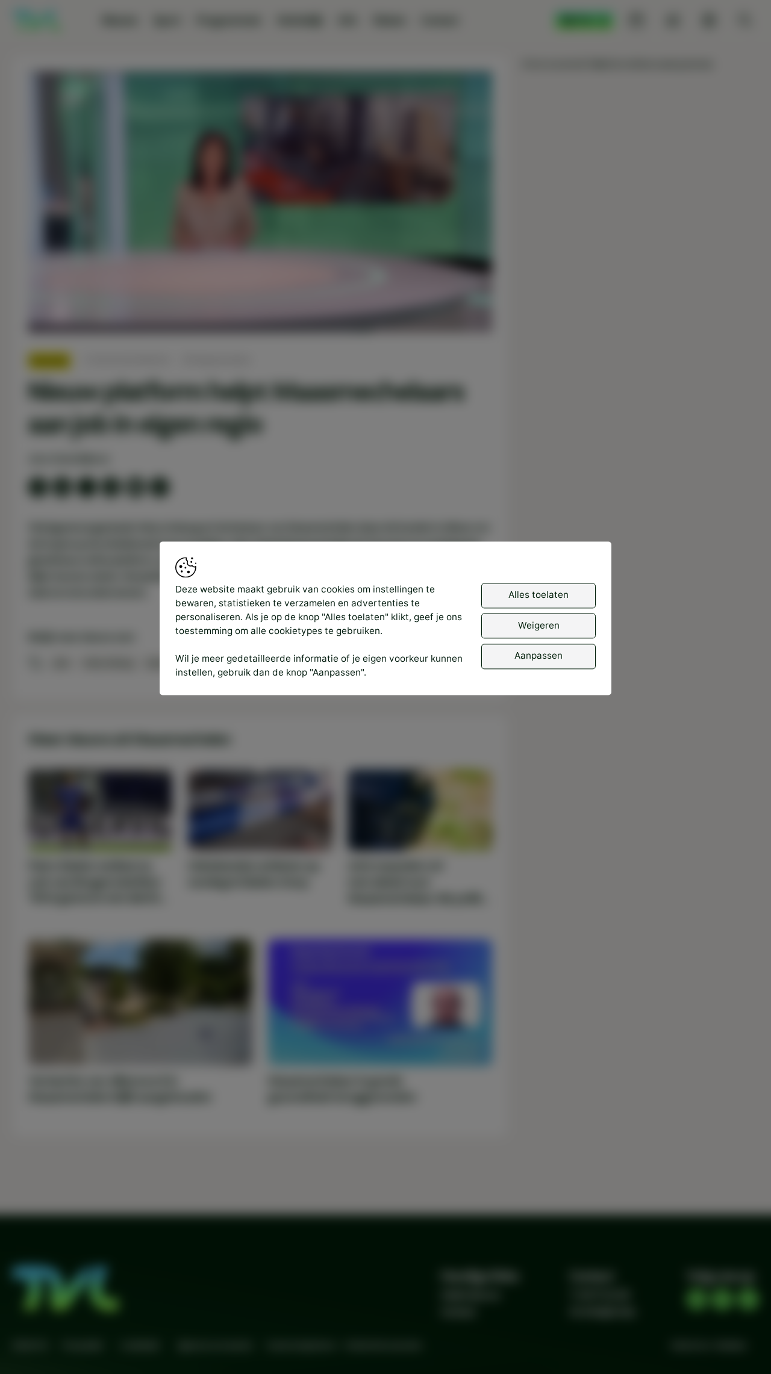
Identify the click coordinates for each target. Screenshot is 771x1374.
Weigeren (539, 625)
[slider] (260, 292)
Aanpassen (538, 656)
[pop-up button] (451, 312)
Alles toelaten (538, 595)
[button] (263, 205)
